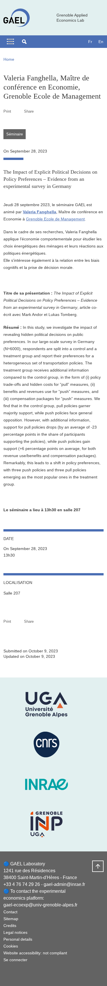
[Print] (17, 111)
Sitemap (10, 918)
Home (8, 59)
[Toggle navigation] (10, 41)
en (100, 41)
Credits (9, 925)
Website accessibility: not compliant (35, 953)
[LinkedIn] (22, 973)
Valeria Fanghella (39, 212)
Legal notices (15, 932)
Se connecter (15, 959)
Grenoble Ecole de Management (55, 219)
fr (90, 41)
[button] (24, 41)
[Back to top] (98, 866)
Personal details (17, 939)
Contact (10, 912)
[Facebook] (8, 973)
